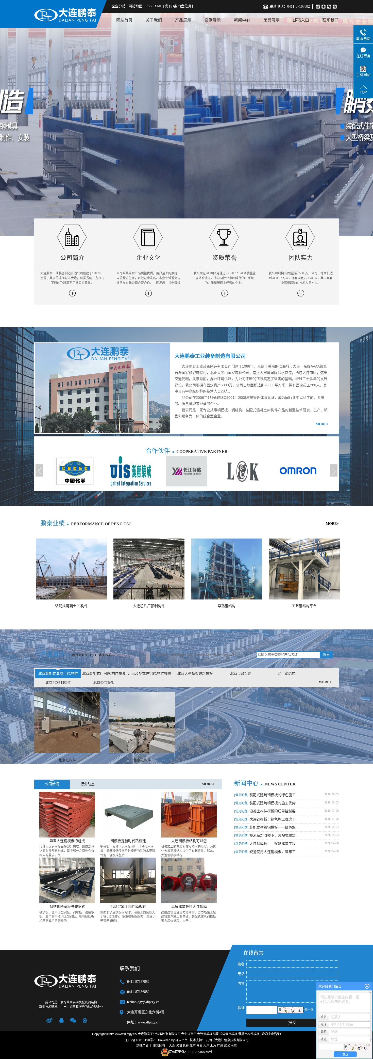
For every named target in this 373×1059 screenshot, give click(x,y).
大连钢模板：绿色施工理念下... (266, 819)
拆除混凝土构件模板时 (128, 907)
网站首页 (124, 20)
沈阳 (179, 1045)
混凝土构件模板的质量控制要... (266, 811)
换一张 (308, 1009)
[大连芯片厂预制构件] (148, 569)
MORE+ (322, 424)
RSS (148, 6)
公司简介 (72, 258)
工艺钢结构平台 (304, 606)
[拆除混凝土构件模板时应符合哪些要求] (128, 880)
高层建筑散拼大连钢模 (189, 907)
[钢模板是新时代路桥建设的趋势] (128, 814)
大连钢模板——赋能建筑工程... (266, 844)
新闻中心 (242, 20)
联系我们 (330, 20)
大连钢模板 (178, 655)
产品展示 (183, 20)
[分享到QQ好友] (324, 6)
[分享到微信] (330, 6)
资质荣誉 (224, 258)
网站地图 (136, 6)
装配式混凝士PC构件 (71, 606)
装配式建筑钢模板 (199, 655)
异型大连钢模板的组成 (67, 841)
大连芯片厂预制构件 (149, 606)
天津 (206, 1045)
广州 (220, 1045)
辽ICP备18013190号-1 (140, 1040)
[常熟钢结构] (226, 569)
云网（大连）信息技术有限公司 (227, 1040)
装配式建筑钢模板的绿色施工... (266, 795)
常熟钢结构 (226, 606)
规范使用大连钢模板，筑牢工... (266, 852)
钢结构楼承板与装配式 (67, 907)
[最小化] (367, 986)
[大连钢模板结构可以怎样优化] (189, 814)
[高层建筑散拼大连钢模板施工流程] (189, 880)
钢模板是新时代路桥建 (128, 841)
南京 (234, 1045)
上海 (213, 1045)
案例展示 (213, 20)
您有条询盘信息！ (180, 6)
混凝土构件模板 (223, 655)
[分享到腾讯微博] (336, 6)
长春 (186, 1045)
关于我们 (154, 20)
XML (158, 6)
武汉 (227, 1045)
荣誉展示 (271, 20)
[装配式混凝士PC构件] (71, 569)
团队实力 (301, 258)
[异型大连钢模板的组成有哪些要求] (67, 814)
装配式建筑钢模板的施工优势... (266, 803)
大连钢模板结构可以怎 (189, 841)
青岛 (199, 1045)
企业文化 (148, 258)
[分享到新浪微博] (317, 6)
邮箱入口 (301, 20)
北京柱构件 (67, 760)
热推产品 (142, 1045)
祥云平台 (181, 1040)
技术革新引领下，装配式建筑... (266, 835)
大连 (172, 1045)
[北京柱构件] (67, 722)
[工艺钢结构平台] (304, 569)
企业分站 (118, 6)
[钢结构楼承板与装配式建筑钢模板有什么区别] (67, 880)
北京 (193, 1045)
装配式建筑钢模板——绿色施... (266, 827)
